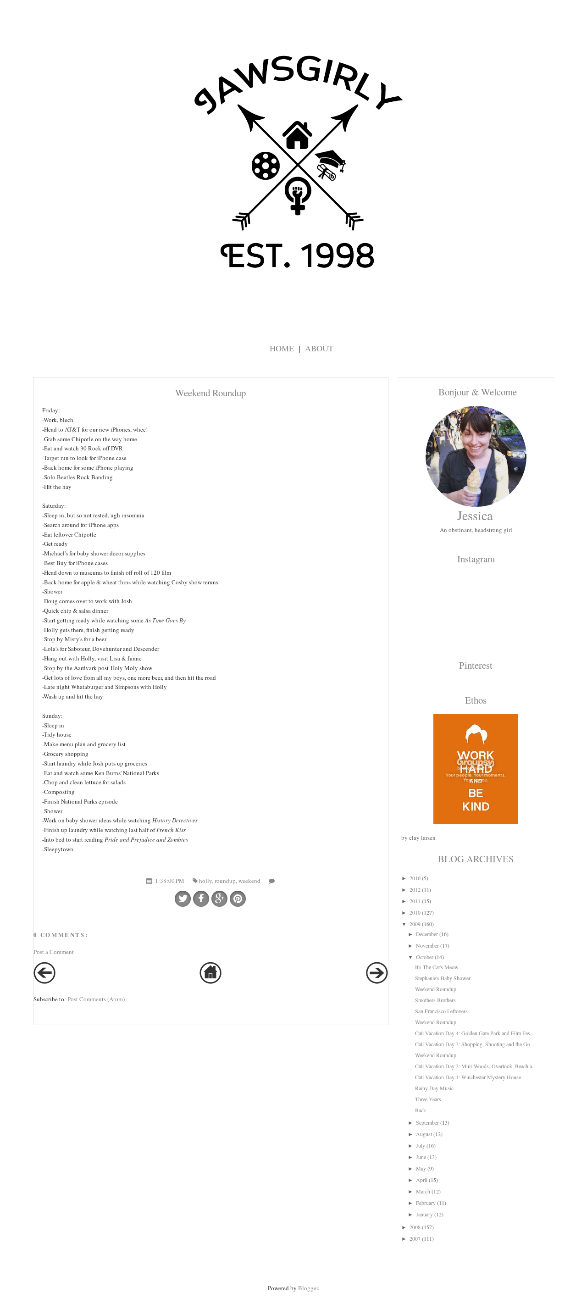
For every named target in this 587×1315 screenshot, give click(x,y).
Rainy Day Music (434, 1088)
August (424, 1133)
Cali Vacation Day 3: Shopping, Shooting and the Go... (474, 1044)
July (420, 1145)
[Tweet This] (183, 899)
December (427, 934)
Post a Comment (53, 952)
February (426, 1202)
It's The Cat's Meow (437, 967)
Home (282, 348)
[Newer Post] (44, 981)
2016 (415, 878)
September (427, 1122)
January (424, 1214)
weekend (249, 881)
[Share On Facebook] (201, 899)
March (423, 1191)
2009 (415, 923)
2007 (415, 1238)
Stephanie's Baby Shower (443, 978)
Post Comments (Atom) (96, 999)
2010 (415, 912)
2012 (415, 889)
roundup (225, 881)
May (421, 1168)
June (421, 1156)
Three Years (428, 1099)
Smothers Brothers (435, 1000)
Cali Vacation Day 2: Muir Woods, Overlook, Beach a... (475, 1066)
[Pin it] (238, 899)
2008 (415, 1227)
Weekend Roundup (435, 989)
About (319, 348)
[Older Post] (377, 981)
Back (420, 1110)
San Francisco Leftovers (441, 1011)
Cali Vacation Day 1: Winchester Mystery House (468, 1077)
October (424, 956)
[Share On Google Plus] (219, 899)
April (421, 1179)
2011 (415, 900)
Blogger (308, 1288)
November (427, 945)
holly (205, 881)
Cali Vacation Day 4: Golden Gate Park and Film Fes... (474, 1033)
